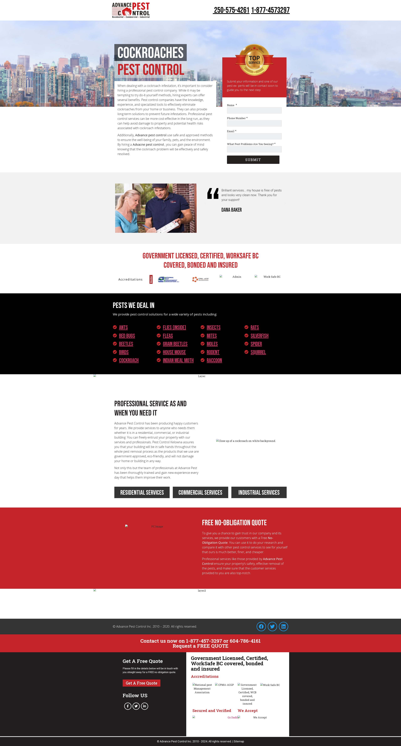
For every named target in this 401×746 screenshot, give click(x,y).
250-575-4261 (231, 10)
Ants (123, 327)
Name (231, 105)
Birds (124, 352)
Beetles (126, 344)
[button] (205, 203)
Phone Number (236, 118)
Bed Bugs (127, 336)
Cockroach (129, 360)
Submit (253, 159)
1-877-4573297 (270, 10)
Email (230, 131)
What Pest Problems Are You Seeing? (250, 144)
